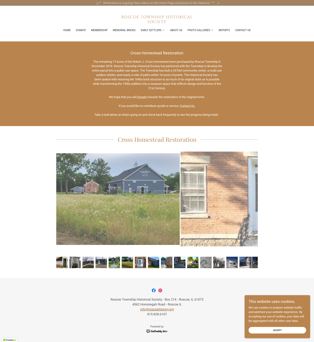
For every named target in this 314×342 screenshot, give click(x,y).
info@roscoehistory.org (157, 309)
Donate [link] (81, 30)
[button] (153, 30)
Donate (142, 97)
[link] (157, 22)
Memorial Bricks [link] (124, 30)
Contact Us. (187, 106)
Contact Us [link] (243, 30)
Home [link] (67, 30)
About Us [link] (176, 30)
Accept (277, 330)
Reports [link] (224, 30)
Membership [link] (99, 30)
